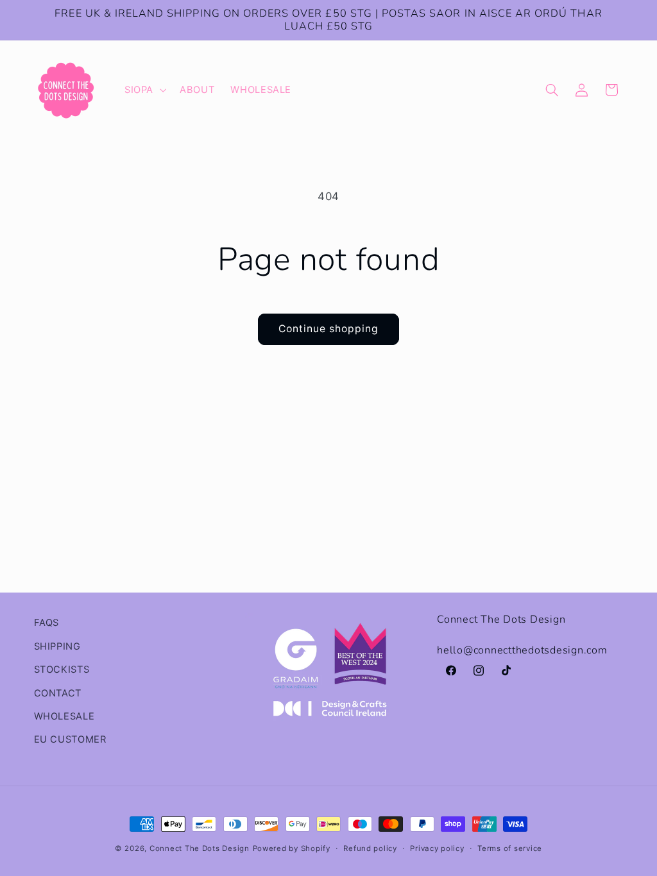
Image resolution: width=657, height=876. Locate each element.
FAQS (47, 622)
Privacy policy (437, 848)
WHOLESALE (64, 716)
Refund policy (370, 848)
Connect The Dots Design (199, 848)
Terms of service (509, 848)
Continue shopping (328, 329)
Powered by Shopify (291, 848)
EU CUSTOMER (70, 739)
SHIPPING (57, 646)
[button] (143, 90)
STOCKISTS (62, 669)
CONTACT (57, 693)
